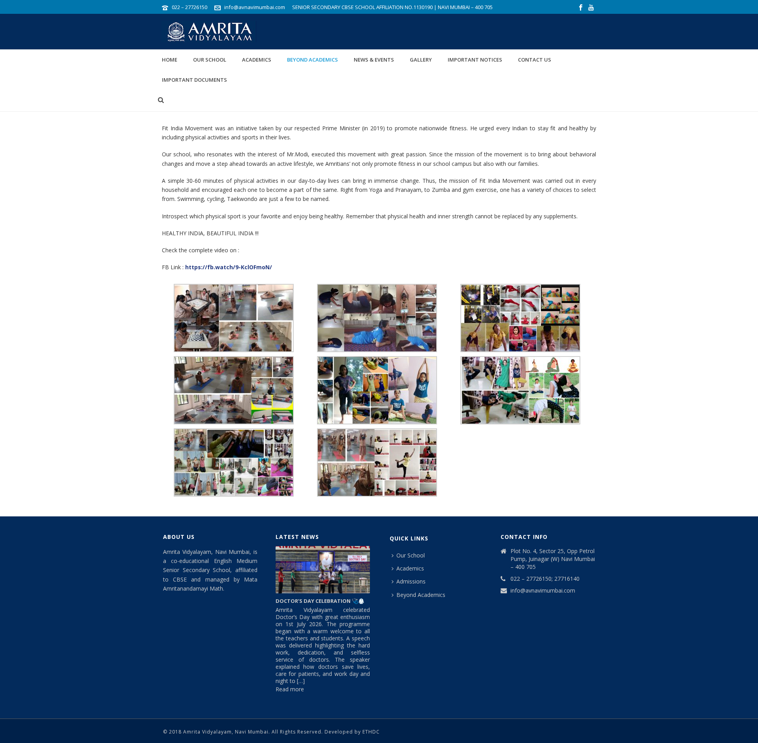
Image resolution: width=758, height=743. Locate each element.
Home (169, 59)
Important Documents (194, 79)
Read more (290, 696)
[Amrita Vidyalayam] (205, 31)
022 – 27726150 (189, 7)
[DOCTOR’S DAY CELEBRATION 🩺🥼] (323, 569)
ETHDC (371, 731)
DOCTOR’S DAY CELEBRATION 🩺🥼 (320, 600)
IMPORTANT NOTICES (475, 59)
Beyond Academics (312, 59)
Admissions (411, 581)
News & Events (374, 59)
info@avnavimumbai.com (254, 7)
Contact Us (534, 59)
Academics (256, 59)
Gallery (421, 59)
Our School (209, 59)
